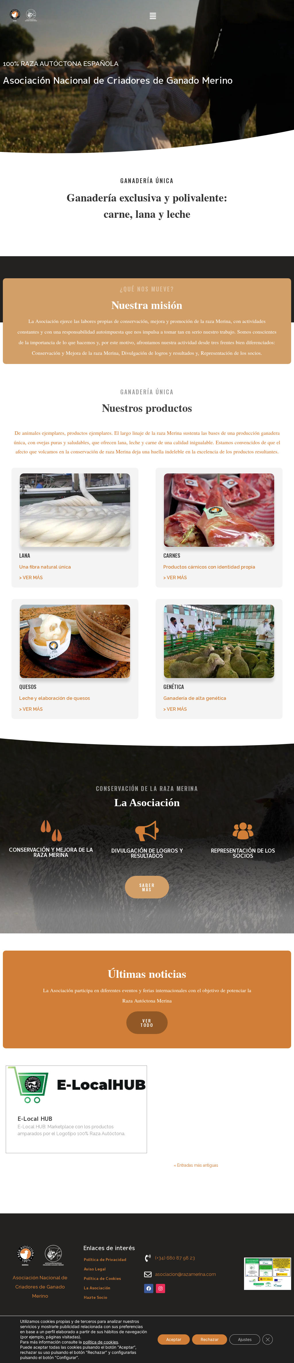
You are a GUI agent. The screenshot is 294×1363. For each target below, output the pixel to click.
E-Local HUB (35, 1119)
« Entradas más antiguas (196, 1165)
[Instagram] (160, 1288)
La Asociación (97, 1287)
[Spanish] (180, 15)
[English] (172, 15)
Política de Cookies (102, 1278)
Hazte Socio (95, 1297)
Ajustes (245, 1339)
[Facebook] (148, 1288)
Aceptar (173, 1339)
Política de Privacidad (105, 1259)
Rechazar (209, 1339)
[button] (153, 16)
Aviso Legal (95, 1269)
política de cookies (100, 1342)
